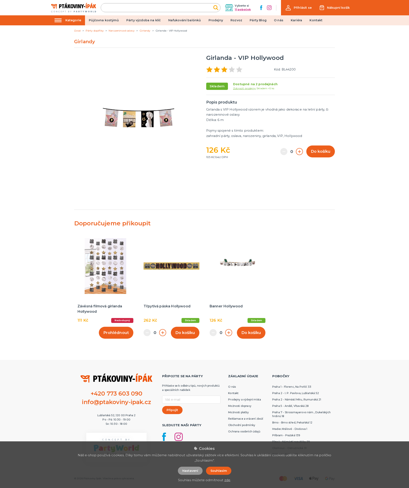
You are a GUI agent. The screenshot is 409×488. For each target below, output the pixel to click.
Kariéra (296, 20)
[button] (299, 7)
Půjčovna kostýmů (104, 20)
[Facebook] (261, 7)
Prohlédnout (116, 332)
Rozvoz (236, 20)
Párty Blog (258, 20)
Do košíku (320, 151)
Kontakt (316, 20)
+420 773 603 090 (117, 393)
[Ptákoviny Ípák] (73, 7)
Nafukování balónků (184, 20)
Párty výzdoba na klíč (143, 20)
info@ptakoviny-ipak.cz (116, 402)
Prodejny (216, 20)
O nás (278, 20)
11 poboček (243, 9)
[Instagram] (269, 7)
